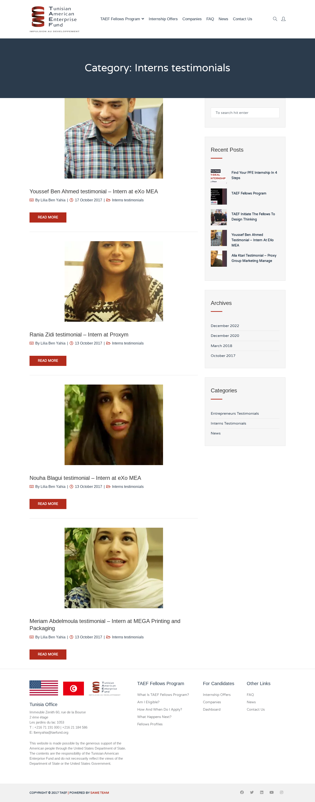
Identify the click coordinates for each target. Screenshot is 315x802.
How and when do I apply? (159, 709)
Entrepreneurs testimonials (235, 413)
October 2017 (223, 355)
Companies (192, 19)
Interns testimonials (128, 200)
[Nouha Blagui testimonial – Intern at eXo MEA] (114, 425)
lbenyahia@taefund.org (51, 732)
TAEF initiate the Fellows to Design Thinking (253, 216)
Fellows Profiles (150, 724)
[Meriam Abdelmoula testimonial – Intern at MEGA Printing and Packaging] (114, 568)
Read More (48, 217)
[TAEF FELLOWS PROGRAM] (55, 19)
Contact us (242, 19)
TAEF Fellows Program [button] (120, 19)
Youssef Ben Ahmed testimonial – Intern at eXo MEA (94, 191)
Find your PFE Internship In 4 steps (254, 175)
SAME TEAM (99, 793)
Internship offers (163, 19)
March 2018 (221, 346)
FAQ (210, 19)
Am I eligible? (148, 702)
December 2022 (225, 326)
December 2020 (225, 335)
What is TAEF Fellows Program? (163, 695)
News (223, 19)
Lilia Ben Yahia (53, 200)
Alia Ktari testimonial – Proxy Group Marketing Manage (254, 258)
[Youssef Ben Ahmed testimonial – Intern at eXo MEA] (114, 138)
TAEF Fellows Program (249, 193)
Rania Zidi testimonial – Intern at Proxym (79, 334)
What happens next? (154, 717)
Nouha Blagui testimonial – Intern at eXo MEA (85, 478)
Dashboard (211, 709)
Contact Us (256, 709)
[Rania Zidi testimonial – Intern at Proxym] (114, 281)
